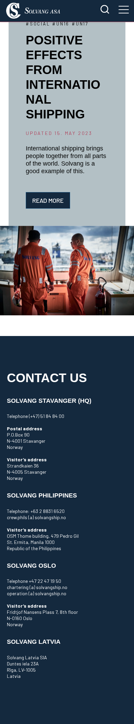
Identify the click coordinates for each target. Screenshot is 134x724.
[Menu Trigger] (123, 9)
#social (38, 24)
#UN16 (60, 24)
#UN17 (80, 24)
